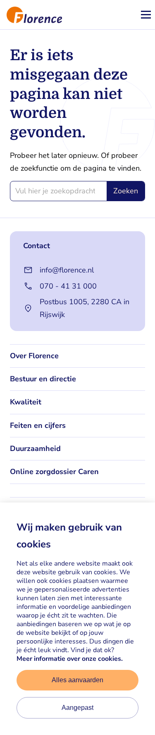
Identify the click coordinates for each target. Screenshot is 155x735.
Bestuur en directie (43, 379)
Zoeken (125, 191)
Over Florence (34, 356)
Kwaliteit (25, 402)
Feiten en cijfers (38, 425)
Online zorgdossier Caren (54, 472)
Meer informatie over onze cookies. (70, 658)
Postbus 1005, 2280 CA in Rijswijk (84, 308)
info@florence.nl (67, 270)
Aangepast (77, 707)
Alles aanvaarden (77, 679)
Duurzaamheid (35, 448)
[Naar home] (31, 14)
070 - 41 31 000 (68, 286)
